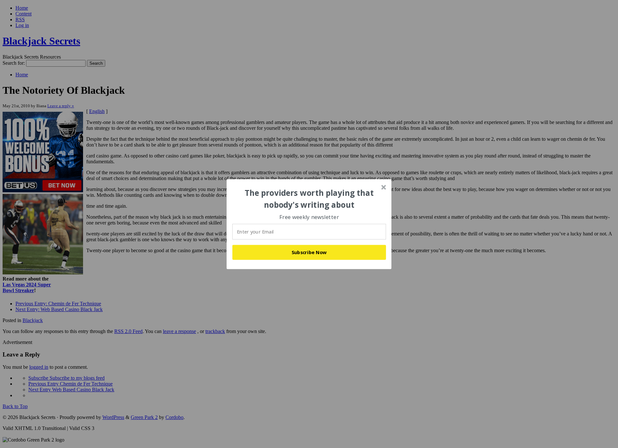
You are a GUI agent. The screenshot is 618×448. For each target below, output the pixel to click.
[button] (309, 199)
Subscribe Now (309, 252)
